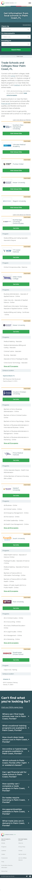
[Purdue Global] (6, 164)
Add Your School (22, 854)
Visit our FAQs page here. (12, 707)
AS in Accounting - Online (12, 622)
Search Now (16, 50)
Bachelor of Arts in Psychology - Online (16, 421)
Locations (3, 850)
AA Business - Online (10, 505)
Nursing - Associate (10, 355)
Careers (3, 854)
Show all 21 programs (11, 591)
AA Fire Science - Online (11, 517)
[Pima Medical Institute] (6, 453)
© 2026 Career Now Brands (7, 876)
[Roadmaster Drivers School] (6, 653)
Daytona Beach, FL (9, 376)
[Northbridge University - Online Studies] (6, 221)
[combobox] (16, 30)
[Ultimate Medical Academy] (6, 145)
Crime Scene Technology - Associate (15, 363)
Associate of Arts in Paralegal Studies (16, 359)
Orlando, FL (6, 679)
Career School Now (10, 3)
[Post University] (6, 601)
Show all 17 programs (11, 366)
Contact (20, 850)
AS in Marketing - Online (12, 639)
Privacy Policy (21, 846)
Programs (3, 846)
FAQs (2, 861)
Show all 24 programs (11, 643)
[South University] (6, 538)
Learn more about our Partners (22, 120)
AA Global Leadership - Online (13, 520)
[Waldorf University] (6, 489)
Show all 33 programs (11, 528)
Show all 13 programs (11, 443)
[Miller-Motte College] (6, 277)
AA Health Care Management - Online (16, 524)
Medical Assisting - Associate (13, 341)
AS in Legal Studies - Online (13, 631)
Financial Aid (4, 858)
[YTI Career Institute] (6, 250)
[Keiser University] (6, 182)
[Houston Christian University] (6, 392)
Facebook (30, 876)
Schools (3, 843)
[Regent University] (6, 201)
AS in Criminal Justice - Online (13, 618)
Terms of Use (4, 871)
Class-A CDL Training (10, 670)
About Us (20, 843)
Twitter (26, 876)
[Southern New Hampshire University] (6, 126)
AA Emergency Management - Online (16, 513)
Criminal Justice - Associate (12, 351)
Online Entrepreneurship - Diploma (15, 267)
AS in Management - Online (13, 635)
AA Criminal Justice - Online (13, 509)
